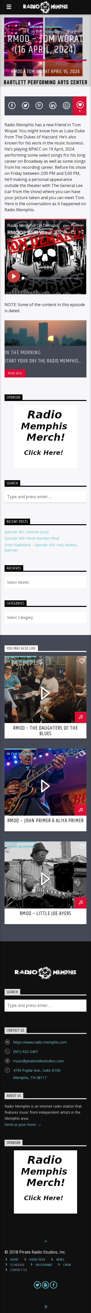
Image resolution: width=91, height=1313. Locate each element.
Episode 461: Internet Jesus (27, 532)
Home (14, 1259)
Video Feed (37, 1259)
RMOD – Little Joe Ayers (45, 913)
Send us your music (21, 1124)
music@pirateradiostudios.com (38, 1060)
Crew (67, 1265)
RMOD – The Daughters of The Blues (45, 731)
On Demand (44, 1265)
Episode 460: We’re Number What (32, 538)
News (60, 1259)
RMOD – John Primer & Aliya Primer (45, 821)
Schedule (17, 1265)
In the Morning (45, 31)
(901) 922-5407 (25, 1051)
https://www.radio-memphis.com (40, 1042)
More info (15, 373)
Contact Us (18, 1270)
